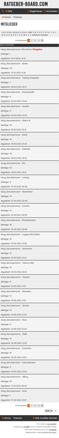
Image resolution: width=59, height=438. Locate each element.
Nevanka (26, 291)
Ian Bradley (51, 424)
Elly (23, 163)
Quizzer (25, 305)
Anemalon (27, 248)
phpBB (25, 427)
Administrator (28, 362)
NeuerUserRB (28, 92)
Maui (24, 319)
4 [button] (38, 40)
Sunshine (26, 348)
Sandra (26, 206)
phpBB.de (52, 429)
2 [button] (31, 40)
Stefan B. (26, 120)
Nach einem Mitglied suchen (14, 32)
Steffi (24, 334)
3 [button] (35, 40)
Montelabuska (29, 220)
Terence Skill (28, 263)
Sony (24, 391)
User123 (25, 106)
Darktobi (26, 149)
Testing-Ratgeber (30, 77)
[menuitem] (8, 11)
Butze (24, 134)
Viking (25, 376)
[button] (42, 40)
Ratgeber (37, 49)
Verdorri (26, 277)
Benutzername (7, 45)
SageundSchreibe (31, 234)
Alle (30, 32)
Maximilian (27, 191)
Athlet (24, 63)
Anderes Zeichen (40, 35)
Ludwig (25, 177)
